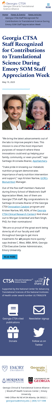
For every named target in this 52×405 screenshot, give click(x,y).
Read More (10, 256)
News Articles (34, 14)
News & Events (18, 14)
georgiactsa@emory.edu (18, 400)
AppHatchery (40, 161)
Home (5, 14)
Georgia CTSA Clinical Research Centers (24, 212)
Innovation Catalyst (18, 207)
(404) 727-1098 (39, 400)
